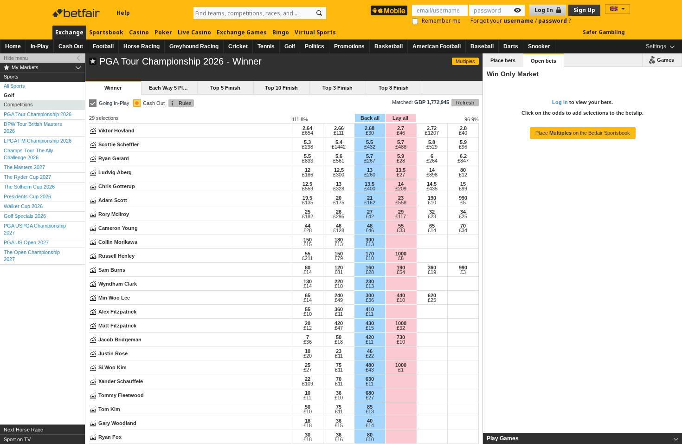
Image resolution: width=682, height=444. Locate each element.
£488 (400, 146)
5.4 (338, 142)
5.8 (431, 142)
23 (401, 198)
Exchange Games (242, 32)
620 (432, 295)
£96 (463, 146)
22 (307, 379)
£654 (307, 133)
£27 (401, 174)
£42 (370, 216)
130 (307, 281)
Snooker (539, 46)
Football (103, 46)
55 (401, 225)
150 (307, 239)
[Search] (319, 13)
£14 (432, 230)
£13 (339, 244)
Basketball (388, 46)
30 (307, 434)
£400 (369, 188)
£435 (432, 188)
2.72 (432, 128)
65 (432, 225)
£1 (401, 369)
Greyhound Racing (194, 46)
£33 (401, 230)
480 (370, 365)
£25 (463, 216)
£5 (463, 202)
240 (339, 295)
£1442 (339, 146)
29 (401, 211)
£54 (401, 272)
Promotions (349, 46)
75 (338, 365)
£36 (370, 300)
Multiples (465, 61)
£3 (463, 272)
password (553, 21)
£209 (400, 188)
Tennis (266, 46)
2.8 (463, 128)
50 (338, 337)
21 (370, 198)
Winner (113, 88)
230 (370, 281)
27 (370, 211)
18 (307, 420)
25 (307, 211)
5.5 (369, 142)
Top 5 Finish (225, 88)
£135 (307, 202)
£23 (432, 216)
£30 (370, 133)
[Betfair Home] (77, 13)
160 (370, 267)
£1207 (432, 133)
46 (338, 225)
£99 (463, 188)
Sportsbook (106, 32)
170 (370, 253)
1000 (400, 253)
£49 (339, 300)
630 (370, 379)
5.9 (463, 142)
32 (432, 211)
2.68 (369, 128)
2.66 (339, 128)
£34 (463, 230)
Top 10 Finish (281, 88)
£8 (401, 258)
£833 (307, 160)
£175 (338, 202)
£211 (307, 258)
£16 (339, 439)
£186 (307, 174)
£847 (463, 160)
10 (307, 351)
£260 (369, 174)
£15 (307, 244)
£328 (338, 188)
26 (338, 211)
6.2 (463, 156)
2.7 (400, 128)
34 (463, 211)
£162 (369, 202)
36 (338, 393)
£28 (401, 160)
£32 (401, 328)
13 (370, 170)
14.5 (432, 184)
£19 (432, 272)
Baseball (482, 46)
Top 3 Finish (337, 88)
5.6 (338, 156)
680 (370, 393)
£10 (432, 202)
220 (339, 281)
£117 (400, 216)
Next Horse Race (23, 429)
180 (339, 239)
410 (370, 309)
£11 (339, 314)
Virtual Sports (315, 32)
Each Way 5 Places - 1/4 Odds (173, 88)
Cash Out (70, 46)
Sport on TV (17, 439)
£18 (339, 342)
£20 (307, 355)
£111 (339, 133)
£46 (401, 133)
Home (13, 46)
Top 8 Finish (394, 88)
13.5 (400, 170)
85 (370, 407)
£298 (307, 146)
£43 (370, 369)
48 (370, 225)
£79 (339, 258)
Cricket (238, 46)
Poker (163, 32)
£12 (463, 174)
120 (339, 267)
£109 (307, 383)
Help (123, 13)
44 (307, 225)
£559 (307, 188)
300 (370, 239)
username (519, 21)
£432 (369, 146)
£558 (400, 202)
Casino (139, 32)
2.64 (307, 128)
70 (463, 225)
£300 (338, 174)
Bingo (280, 32)
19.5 (307, 198)
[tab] (582, 438)
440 (401, 295)
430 (370, 323)
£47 (339, 328)
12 (307, 170)
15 (463, 184)
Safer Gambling (603, 31)
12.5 (339, 170)
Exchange (69, 32)
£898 (432, 174)
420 (339, 323)
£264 (432, 160)
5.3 (307, 142)
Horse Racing (141, 46)
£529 (432, 146)
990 (463, 198)
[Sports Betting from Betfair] (389, 10)
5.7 (400, 142)
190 (432, 198)
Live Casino (194, 32)
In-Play (40, 46)
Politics (314, 46)
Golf (289, 46)
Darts (510, 46)
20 (338, 198)
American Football (436, 46)
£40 (463, 133)
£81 (339, 272)
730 (401, 337)
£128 (338, 230)
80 (463, 170)
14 (432, 170)
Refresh (465, 102)
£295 (338, 216)
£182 (307, 216)
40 (370, 420)
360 (432, 267)
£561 (338, 160)
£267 (369, 160)
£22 (370, 355)
